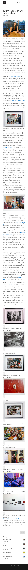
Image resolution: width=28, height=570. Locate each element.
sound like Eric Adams (8, 147)
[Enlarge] (4, 326)
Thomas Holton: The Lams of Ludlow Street (13, 518)
